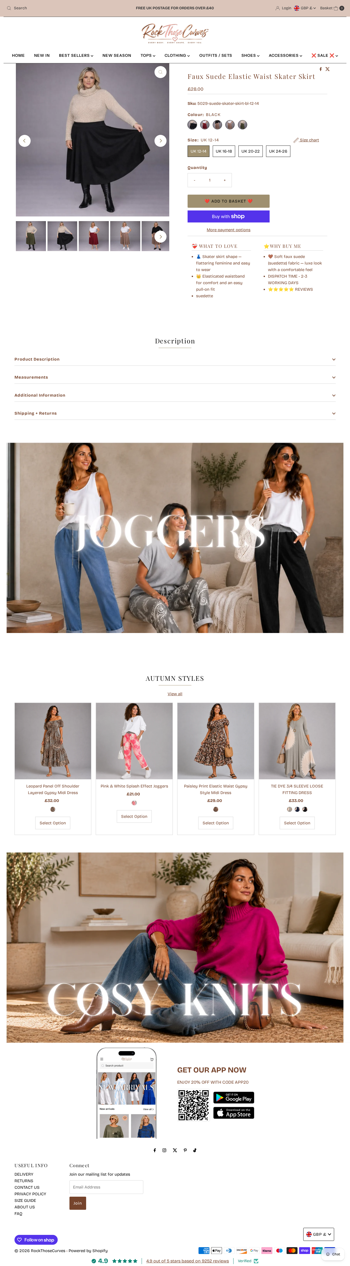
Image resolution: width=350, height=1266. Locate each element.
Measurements (31, 377)
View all (175, 693)
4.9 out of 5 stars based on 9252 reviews (187, 1261)
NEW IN (42, 55)
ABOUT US (24, 1207)
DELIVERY (23, 1174)
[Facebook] (155, 1150)
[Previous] (25, 141)
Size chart (309, 140)
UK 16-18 (224, 151)
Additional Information (39, 395)
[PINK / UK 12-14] (134, 803)
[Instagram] (164, 1150)
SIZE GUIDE (25, 1200)
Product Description (37, 359)
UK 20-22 (250, 151)
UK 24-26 (278, 151)
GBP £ (307, 8)
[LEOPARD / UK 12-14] (53, 809)
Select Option (53, 823)
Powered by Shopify (88, 1250)
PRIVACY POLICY (30, 1193)
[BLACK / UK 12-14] (305, 809)
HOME (18, 55)
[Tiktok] (194, 1150)
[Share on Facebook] (321, 69)
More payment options (228, 229)
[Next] (160, 141)
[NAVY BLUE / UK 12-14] (297, 809)
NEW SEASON (117, 55)
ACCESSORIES (284, 55)
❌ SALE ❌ (323, 55)
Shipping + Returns (35, 413)
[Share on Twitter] (327, 69)
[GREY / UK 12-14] (289, 809)
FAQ (18, 1213)
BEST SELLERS (75, 55)
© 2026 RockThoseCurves (39, 1250)
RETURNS (23, 1180)
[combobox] (59, 8)
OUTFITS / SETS (215, 55)
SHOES (249, 55)
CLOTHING (176, 55)
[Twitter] (175, 1150)
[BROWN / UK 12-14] (215, 809)
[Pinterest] (185, 1150)
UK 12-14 (198, 151)
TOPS (147, 55)
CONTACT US (27, 1187)
